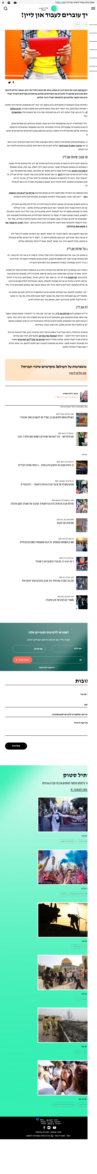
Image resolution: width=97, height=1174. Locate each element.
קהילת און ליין (63, 313)
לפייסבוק (72, 277)
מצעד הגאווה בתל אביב (80, 894)
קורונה (87, 24)
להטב (63, 894)
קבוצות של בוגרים (48, 336)
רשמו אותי (23, 660)
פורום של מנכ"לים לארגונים (31, 339)
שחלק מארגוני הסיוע (82, 171)
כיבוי (77, 1052)
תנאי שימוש (56, 1132)
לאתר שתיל (60, 2)
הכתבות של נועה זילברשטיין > (66, 397)
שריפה (86, 1052)
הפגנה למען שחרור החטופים (64, 1104)
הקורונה (82, 90)
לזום (60, 174)
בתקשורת (16, 112)
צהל (87, 946)
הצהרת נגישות (42, 1132)
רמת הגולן (77, 946)
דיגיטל (77, 24)
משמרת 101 (84, 1104)
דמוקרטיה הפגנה (67, 841)
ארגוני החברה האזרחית (70, 145)
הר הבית (85, 999)
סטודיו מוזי (60, 1135)
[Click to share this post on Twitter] (9, 83)
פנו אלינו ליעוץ (77, 373)
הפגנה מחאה (84, 841)
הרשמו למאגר (82, 789)
